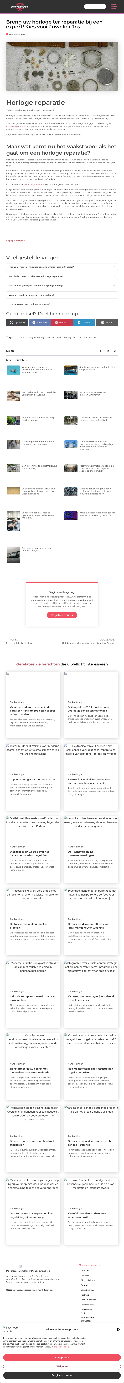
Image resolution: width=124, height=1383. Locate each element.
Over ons (85, 1270)
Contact (85, 1285)
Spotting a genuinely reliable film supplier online (97, 368)
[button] (119, 1329)
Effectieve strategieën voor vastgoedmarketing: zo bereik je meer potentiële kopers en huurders (96, 445)
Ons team (85, 1275)
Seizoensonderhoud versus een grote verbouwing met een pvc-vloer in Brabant (38, 491)
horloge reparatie (14, 126)
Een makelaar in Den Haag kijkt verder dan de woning (39, 393)
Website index (87, 1290)
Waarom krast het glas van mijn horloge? (62, 295)
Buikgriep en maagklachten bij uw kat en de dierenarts (38, 442)
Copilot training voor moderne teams (32, 779)
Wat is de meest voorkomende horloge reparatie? (62, 276)
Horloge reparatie (73, 337)
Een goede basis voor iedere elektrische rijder (37, 549)
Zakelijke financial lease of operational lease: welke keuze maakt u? (38, 515)
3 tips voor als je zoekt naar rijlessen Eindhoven (93, 393)
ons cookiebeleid (61, 1347)
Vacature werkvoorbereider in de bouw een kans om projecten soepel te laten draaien (96, 468)
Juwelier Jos (90, 337)
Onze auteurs (87, 1304)
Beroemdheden (88, 1299)
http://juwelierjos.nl (15, 241)
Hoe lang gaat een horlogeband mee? (62, 304)
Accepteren (62, 1357)
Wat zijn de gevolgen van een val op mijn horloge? (62, 285)
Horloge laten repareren (49, 337)
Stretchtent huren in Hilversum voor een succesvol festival (95, 418)
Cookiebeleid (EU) (87, 1311)
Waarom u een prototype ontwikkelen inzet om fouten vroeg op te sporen (37, 369)
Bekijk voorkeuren (62, 1375)
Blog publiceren (88, 1280)
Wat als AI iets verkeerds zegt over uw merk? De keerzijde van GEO (97, 514)
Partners (85, 1295)
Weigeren (62, 1366)
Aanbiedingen (17, 34)
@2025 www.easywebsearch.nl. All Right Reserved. (29, 1290)
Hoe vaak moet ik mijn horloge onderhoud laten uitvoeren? (62, 267)
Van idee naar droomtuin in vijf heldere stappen (38, 418)
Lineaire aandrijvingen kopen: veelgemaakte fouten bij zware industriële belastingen (95, 491)
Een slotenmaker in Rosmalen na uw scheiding (39, 467)
